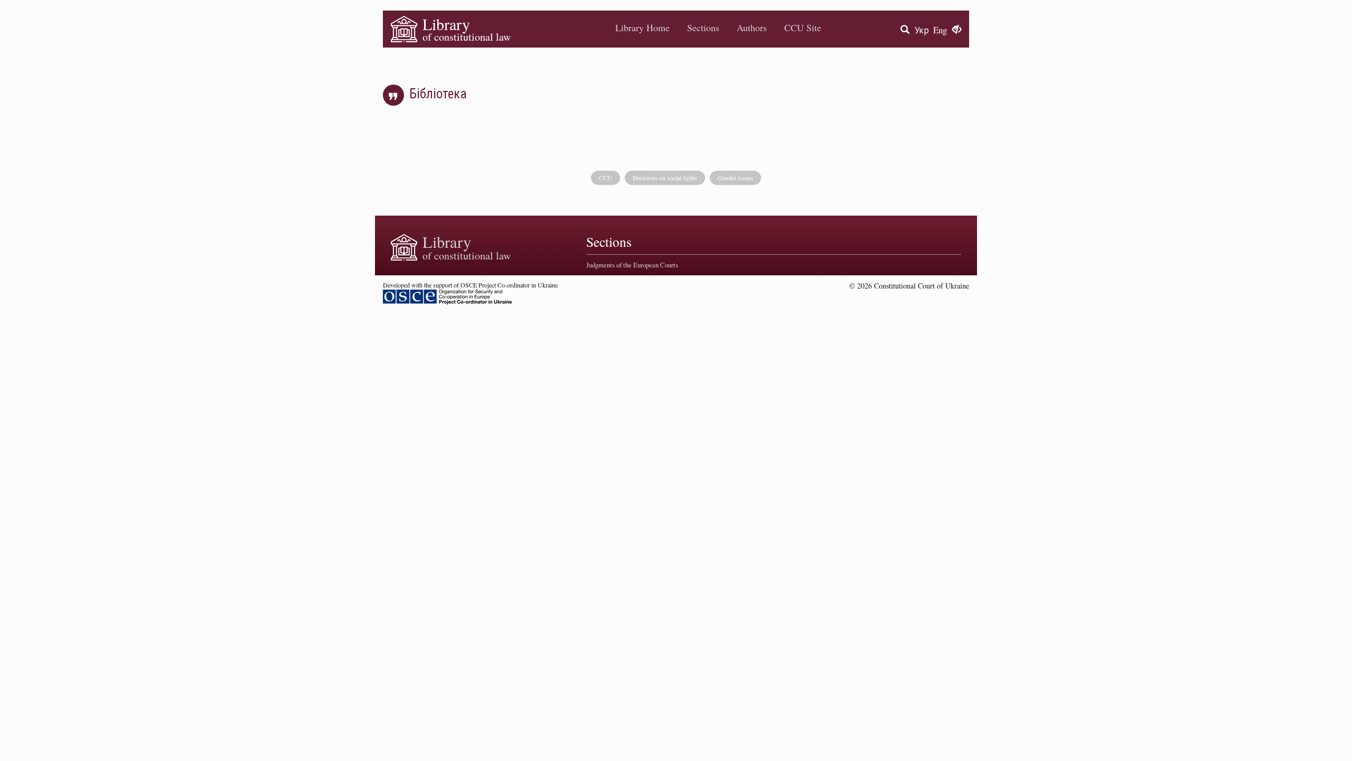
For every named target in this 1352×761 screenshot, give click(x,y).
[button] (956, 30)
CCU (605, 177)
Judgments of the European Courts (632, 265)
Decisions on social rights (665, 177)
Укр (922, 30)
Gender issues (735, 177)
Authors (752, 27)
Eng (940, 30)
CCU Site (802, 27)
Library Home (642, 27)
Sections (703, 27)
